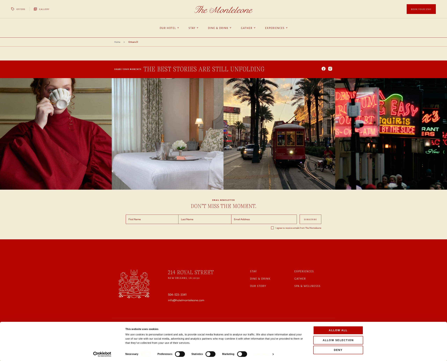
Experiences (304, 271)
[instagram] (330, 69)
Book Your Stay (421, 9)
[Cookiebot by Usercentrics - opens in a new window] (102, 354)
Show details (261, 354)
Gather (300, 278)
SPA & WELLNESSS (307, 286)
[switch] (180, 354)
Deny (338, 349)
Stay (253, 271)
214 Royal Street (191, 272)
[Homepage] (223, 9)
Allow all (338, 330)
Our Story (258, 286)
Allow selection (338, 340)
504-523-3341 (177, 294)
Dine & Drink (260, 278)
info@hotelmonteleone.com (186, 300)
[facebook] (323, 69)
